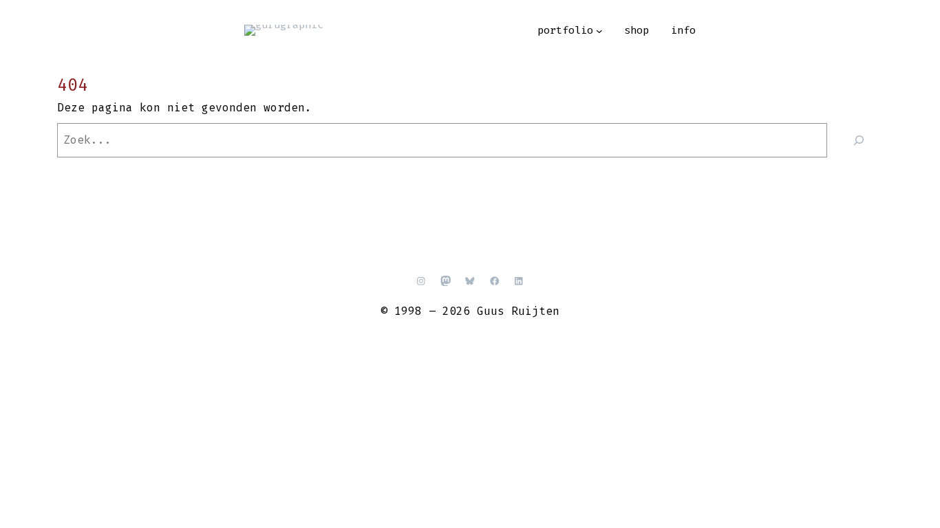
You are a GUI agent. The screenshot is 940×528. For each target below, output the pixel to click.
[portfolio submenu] (599, 31)
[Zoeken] (858, 140)
